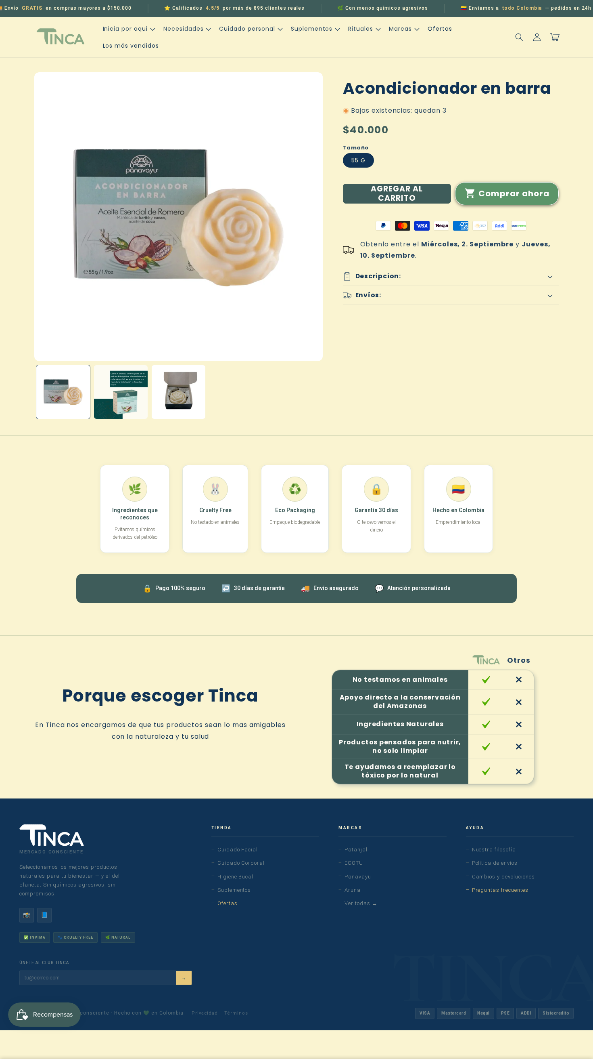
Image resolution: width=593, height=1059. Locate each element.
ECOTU (354, 863)
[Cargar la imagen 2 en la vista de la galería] (121, 392)
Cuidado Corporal (241, 863)
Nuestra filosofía (494, 850)
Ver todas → (361, 903)
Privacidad (205, 1013)
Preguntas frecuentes (500, 890)
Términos (236, 1013)
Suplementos (234, 890)
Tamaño (355, 147)
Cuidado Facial (237, 850)
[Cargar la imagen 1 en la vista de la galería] (63, 392)
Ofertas (227, 903)
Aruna (353, 890)
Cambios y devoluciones (503, 877)
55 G (358, 160)
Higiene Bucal (235, 877)
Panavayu (358, 877)
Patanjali (357, 850)
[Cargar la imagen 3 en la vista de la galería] (178, 392)
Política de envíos (495, 863)
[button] (128, 28)
